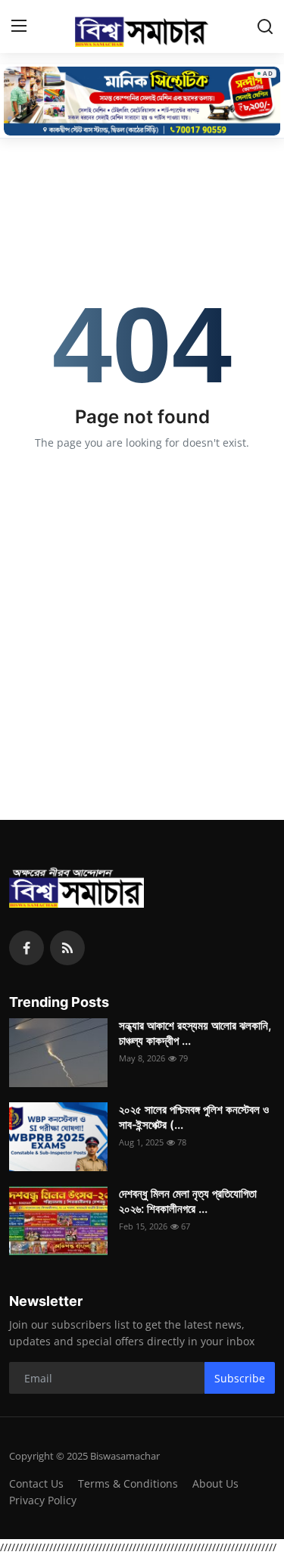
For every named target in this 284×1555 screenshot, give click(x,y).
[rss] (67, 947)
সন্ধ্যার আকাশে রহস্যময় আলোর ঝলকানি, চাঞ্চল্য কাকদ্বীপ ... (195, 1033)
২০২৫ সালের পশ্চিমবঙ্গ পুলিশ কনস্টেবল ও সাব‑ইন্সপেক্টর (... (194, 1117)
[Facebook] (26, 947)
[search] (265, 26)
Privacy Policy (42, 1500)
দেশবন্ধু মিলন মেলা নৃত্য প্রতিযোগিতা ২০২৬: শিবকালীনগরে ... (188, 1201)
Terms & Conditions (128, 1483)
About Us (215, 1483)
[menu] (19, 26)
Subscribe (239, 1378)
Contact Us (36, 1483)
